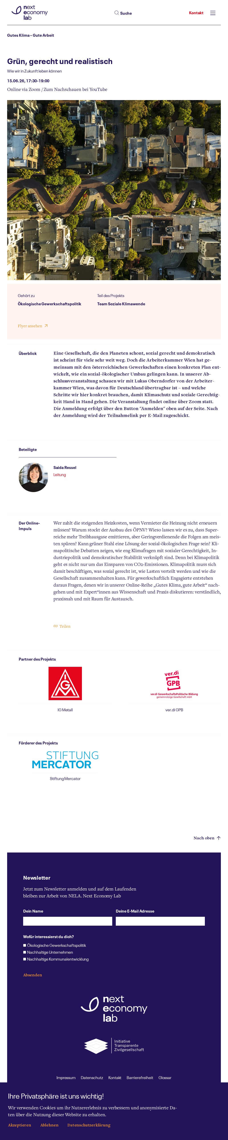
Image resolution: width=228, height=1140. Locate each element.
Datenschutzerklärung (88, 1125)
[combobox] (139, 13)
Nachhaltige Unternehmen (50, 953)
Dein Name (33, 910)
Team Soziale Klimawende (121, 303)
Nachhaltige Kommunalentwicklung (58, 959)
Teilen (64, 626)
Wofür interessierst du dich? (48, 936)
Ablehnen (49, 1125)
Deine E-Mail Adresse (135, 910)
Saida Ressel (64, 467)
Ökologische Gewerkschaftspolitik (49, 303)
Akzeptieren (19, 1125)
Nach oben (205, 838)
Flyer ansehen (30, 326)
